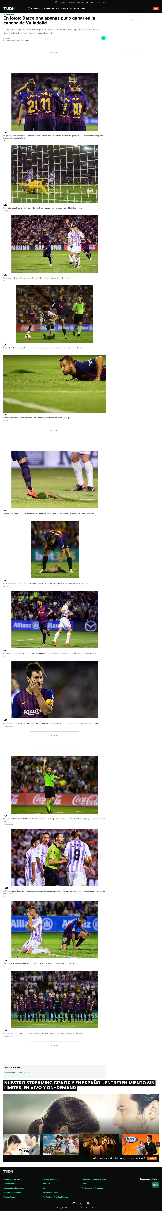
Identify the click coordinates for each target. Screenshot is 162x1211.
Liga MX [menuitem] (46, 8)
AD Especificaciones (50, 1179)
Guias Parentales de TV (52, 1192)
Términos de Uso (9, 1184)
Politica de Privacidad (11, 1179)
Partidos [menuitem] (36, 8)
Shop (104, 2)
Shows (62, 2)
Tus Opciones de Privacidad (92, 1188)
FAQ (44, 1188)
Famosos (80, 2)
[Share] (103, 38)
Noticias (71, 2)
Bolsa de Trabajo (9, 1197)
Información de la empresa (13, 1188)
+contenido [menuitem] (80, 8)
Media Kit (46, 1184)
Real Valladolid (24, 1072)
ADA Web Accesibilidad (12, 1192)
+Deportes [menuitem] (66, 8)
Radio (98, 2)
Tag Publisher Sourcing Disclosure (56, 1197)
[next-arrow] (158, 1144)
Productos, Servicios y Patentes (94, 1179)
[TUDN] (9, 8)
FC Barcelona (8, 14)
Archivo (84, 1184)
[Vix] (156, 8)
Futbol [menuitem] (55, 8)
